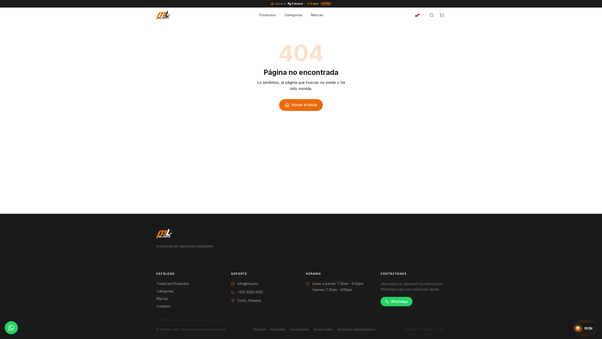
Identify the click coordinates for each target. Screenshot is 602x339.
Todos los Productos (173, 284)
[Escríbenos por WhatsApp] (11, 327)
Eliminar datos (323, 329)
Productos (267, 15)
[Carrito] (441, 15)
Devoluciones (299, 329)
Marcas (317, 15)
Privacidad (278, 329)
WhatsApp (399, 301)
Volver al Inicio (304, 104)
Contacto (164, 306)
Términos (259, 329)
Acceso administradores (359, 329)
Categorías (294, 15)
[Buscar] (432, 15)
